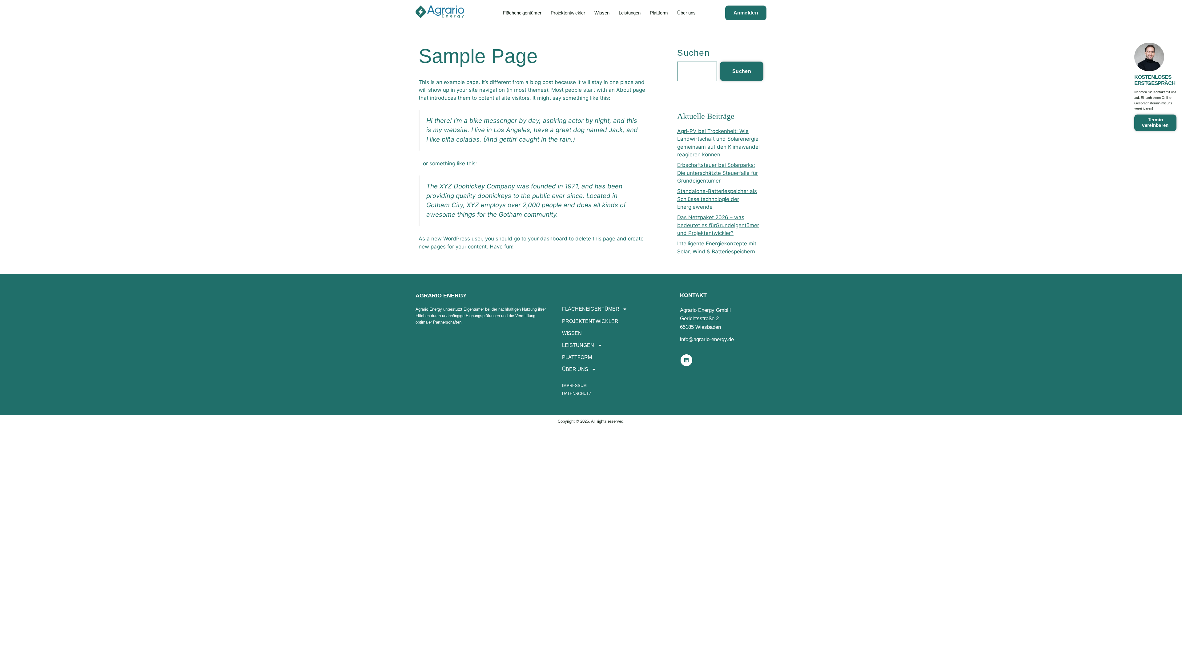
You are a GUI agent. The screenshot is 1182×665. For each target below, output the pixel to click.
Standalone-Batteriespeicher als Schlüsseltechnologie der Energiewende (717, 199)
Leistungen (630, 12)
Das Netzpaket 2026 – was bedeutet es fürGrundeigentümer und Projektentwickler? (718, 225)
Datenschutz (576, 393)
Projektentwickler (568, 12)
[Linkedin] (686, 360)
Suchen (693, 53)
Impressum (574, 385)
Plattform (659, 12)
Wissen (601, 12)
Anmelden (746, 12)
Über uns (686, 12)
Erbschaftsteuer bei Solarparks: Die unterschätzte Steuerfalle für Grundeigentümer (717, 173)
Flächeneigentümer (522, 12)
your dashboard (547, 239)
